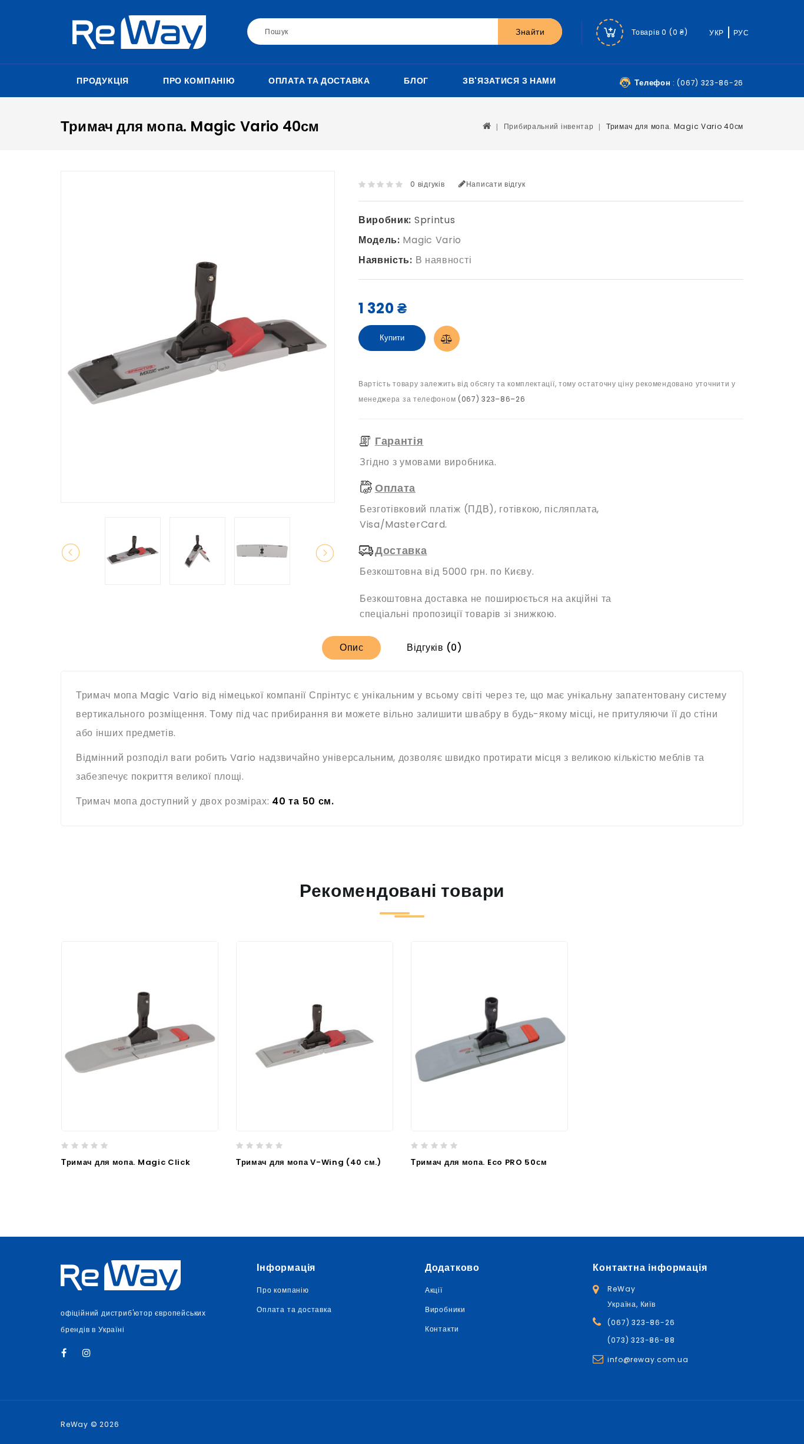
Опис (351, 647)
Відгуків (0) (434, 647)
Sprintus (435, 220)
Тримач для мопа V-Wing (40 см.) (308, 1162)
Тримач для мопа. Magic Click (126, 1162)
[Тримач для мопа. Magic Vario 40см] (133, 551)
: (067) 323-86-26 (688, 82)
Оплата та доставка (319, 81)
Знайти (530, 32)
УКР (716, 33)
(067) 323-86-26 (641, 1322)
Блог (416, 81)
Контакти (442, 1329)
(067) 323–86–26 (492, 399)
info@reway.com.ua (648, 1359)
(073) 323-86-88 (641, 1340)
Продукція (103, 81)
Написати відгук (495, 184)
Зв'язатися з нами (509, 81)
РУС (741, 33)
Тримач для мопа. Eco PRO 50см (479, 1162)
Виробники (445, 1309)
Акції (434, 1290)
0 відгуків (427, 184)
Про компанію (198, 81)
